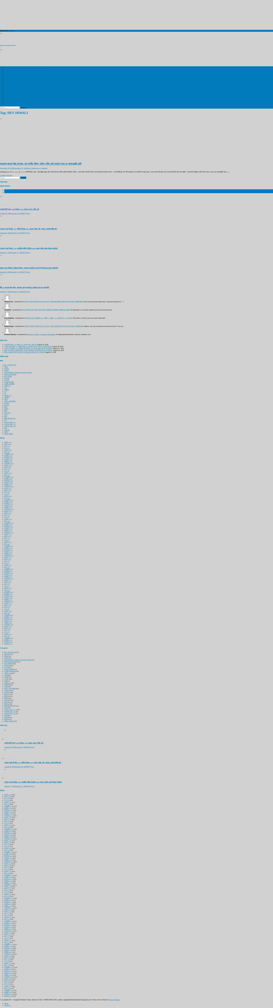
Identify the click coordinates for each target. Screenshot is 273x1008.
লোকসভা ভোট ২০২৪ (10, 426)
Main (6, 367)
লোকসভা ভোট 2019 (10, 102)
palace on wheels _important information (41, 334)
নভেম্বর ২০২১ (8, 552)
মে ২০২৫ (6, 471)
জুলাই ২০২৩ (7, 513)
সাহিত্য (6, 432)
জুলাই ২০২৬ (7, 444)
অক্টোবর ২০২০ (8, 577)
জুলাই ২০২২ (7, 536)
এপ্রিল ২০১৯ (8, 611)
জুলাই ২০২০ (7, 582)
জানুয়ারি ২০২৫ (8, 479)
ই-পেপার (6, 90)
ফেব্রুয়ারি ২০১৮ (8, 638)
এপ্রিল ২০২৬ (8, 450)
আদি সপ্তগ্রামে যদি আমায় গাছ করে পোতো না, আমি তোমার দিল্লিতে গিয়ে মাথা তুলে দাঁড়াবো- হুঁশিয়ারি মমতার (53, 302)
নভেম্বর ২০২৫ (8, 460)
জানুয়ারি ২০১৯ (8, 617)
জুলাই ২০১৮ (7, 628)
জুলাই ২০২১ (7, 559)
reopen (6, 369)
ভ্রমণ (5, 84)
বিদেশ (5, 71)
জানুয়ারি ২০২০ (8, 594)
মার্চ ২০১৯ (7, 613)
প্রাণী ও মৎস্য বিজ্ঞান (10, 100)
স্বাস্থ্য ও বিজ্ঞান (8, 81)
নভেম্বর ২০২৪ (8, 483)
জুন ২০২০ (7, 584)
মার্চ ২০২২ (7, 544)
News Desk (31, 168)
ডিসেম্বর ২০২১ (8, 550)
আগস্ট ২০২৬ (8, 442)
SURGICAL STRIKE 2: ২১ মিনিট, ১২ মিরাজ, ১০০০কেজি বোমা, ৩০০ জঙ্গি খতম (48, 318)
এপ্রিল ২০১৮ (8, 634)
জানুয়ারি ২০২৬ (8, 456)
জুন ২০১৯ (7, 607)
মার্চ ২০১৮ (7, 636)
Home (6, 1003)
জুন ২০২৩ (7, 515)
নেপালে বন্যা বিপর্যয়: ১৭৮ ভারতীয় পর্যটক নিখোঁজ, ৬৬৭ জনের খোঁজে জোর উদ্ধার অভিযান (29, 248)
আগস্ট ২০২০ (8, 580)
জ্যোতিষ (6, 390)
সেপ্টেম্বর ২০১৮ (8, 625)
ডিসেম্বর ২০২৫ (8, 458)
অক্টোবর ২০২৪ (8, 484)
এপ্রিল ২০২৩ (8, 519)
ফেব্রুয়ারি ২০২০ (8, 592)
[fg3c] (23, 63)
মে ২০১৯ (6, 609)
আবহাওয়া (6, 88)
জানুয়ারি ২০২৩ (8, 525)
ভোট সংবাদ (7, 413)
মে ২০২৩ (6, 517)
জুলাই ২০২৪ (7, 490)
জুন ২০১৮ (7, 630)
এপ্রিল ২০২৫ (8, 473)
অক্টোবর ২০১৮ (8, 623)
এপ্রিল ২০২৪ (8, 496)
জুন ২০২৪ (7, 492)
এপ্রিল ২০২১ (8, 565)
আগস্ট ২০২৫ (8, 465)
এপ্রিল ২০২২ (8, 542)
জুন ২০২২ (7, 538)
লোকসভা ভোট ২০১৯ (10, 422)
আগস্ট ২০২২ (8, 534)
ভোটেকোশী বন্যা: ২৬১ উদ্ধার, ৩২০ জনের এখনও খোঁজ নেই (19, 209)
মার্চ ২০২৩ (7, 521)
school (6, 370)
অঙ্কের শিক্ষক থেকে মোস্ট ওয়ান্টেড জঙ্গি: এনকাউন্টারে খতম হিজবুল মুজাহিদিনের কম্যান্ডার (46, 310)
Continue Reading (6, 175)
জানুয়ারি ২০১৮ (8, 640)
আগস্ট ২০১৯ (8, 603)
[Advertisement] (64, 15)
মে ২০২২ (6, 540)
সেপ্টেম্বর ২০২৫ (8, 463)
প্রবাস (6, 96)
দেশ (5, 69)
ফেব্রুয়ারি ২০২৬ (8, 454)
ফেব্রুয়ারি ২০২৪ (8, 500)
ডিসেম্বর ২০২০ (8, 573)
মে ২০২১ (6, 563)
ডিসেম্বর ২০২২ (8, 527)
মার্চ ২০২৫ (7, 475)
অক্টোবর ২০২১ (8, 554)
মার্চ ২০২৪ (7, 498)
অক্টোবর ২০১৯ (8, 600)
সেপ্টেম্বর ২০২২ (8, 532)
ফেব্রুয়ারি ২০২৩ (8, 523)
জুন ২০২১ (7, 561)
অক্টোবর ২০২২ (8, 531)
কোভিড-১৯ (7, 386)
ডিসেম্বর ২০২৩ (8, 504)
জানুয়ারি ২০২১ (8, 571)
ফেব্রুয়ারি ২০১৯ (8, 615)
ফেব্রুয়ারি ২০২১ (8, 569)
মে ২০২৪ (6, 494)
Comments (8, 192)
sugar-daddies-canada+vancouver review (18, 372)
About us (7, 1005)
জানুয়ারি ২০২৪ (8, 502)
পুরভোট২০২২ (8, 395)
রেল (5, 77)
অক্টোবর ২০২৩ (8, 507)
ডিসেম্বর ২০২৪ (8, 481)
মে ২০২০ (6, 586)
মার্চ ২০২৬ (7, 452)
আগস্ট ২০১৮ (8, 626)
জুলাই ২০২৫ (7, 467)
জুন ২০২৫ (7, 469)
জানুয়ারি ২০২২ (8, 548)
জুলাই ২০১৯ (7, 605)
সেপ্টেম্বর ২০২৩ (8, 509)
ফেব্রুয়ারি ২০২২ (8, 546)
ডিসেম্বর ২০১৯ (8, 596)
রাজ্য (5, 73)
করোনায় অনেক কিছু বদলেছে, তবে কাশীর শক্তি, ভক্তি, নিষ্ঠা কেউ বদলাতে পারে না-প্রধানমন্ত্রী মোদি (40, 163)
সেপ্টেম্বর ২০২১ (8, 555)
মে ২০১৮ (6, 632)
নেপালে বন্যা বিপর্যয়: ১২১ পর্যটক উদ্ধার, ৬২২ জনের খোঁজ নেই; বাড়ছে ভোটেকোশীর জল (28, 229)
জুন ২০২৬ (7, 446)
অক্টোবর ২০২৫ (8, 461)
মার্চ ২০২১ (7, 567)
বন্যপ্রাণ (6, 86)
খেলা (5, 79)
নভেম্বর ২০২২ (8, 529)
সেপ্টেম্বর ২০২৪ (8, 486)
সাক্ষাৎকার (6, 430)
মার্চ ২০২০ (7, 590)
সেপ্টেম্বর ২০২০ (8, 578)
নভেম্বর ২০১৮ (8, 621)
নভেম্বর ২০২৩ (8, 506)
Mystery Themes (114, 1000)
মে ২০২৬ (6, 448)
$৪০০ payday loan (10, 365)
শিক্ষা (5, 428)
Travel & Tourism (10, 104)
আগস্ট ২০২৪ (8, 488)
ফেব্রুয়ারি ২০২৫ (8, 477)
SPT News (26, 213)
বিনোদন (6, 82)
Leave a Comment (41, 168)
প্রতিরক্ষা (6, 397)
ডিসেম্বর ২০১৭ (8, 642)
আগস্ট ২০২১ (8, 557)
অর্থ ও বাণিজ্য (8, 94)
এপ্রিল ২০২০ (8, 588)
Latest (6, 190)
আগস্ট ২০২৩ (8, 511)
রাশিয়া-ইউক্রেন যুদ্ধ (9, 418)
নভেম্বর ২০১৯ (8, 598)
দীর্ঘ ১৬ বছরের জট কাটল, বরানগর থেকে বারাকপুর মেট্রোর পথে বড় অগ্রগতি (24, 287)
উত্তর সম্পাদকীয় (9, 92)
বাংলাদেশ (6, 75)
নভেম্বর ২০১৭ (8, 644)
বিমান (5, 411)
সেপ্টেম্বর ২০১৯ (8, 601)
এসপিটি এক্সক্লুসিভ (9, 67)
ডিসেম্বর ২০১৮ (8, 619)
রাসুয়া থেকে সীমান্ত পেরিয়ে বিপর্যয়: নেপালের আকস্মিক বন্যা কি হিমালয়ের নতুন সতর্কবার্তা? (29, 268)
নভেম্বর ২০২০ (8, 575)
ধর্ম (5, 98)
